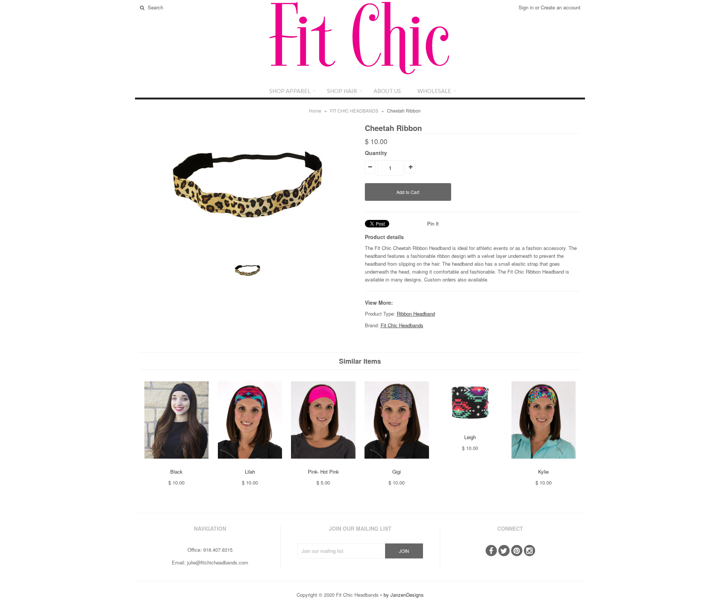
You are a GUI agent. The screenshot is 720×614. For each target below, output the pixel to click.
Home (315, 110)
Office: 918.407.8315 (210, 549)
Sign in (526, 7)
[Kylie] (544, 464)
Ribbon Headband (416, 313)
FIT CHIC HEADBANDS (354, 110)
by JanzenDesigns (404, 594)
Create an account (560, 7)
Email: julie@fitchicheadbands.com (210, 562)
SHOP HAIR (342, 90)
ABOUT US (387, 90)
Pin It (433, 223)
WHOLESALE (434, 90)
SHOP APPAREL (289, 90)
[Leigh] (470, 429)
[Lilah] (250, 464)
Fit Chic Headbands (402, 325)
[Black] (176, 464)
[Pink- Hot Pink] (323, 464)
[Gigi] (396, 464)
